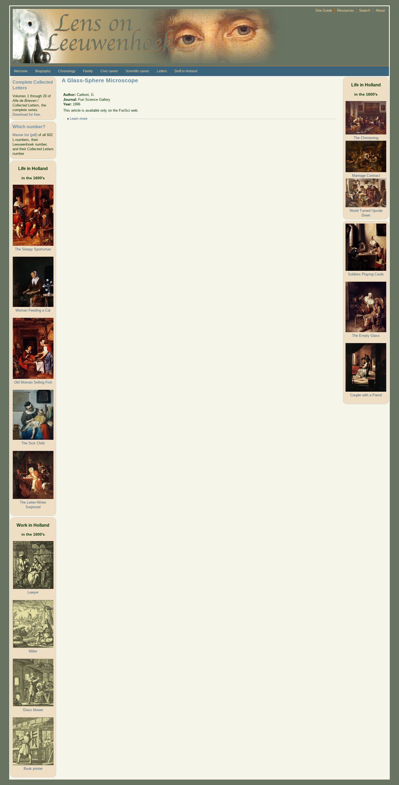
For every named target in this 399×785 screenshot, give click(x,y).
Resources (345, 10)
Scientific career (137, 71)
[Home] (148, 36)
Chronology (66, 71)
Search (364, 10)
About (380, 10)
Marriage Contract (366, 176)
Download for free (26, 114)
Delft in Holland (186, 71)
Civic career (109, 71)
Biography (42, 71)
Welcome (21, 71)
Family (88, 71)
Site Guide (323, 10)
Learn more (78, 119)
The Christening (366, 138)
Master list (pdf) (24, 135)
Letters (162, 71)
